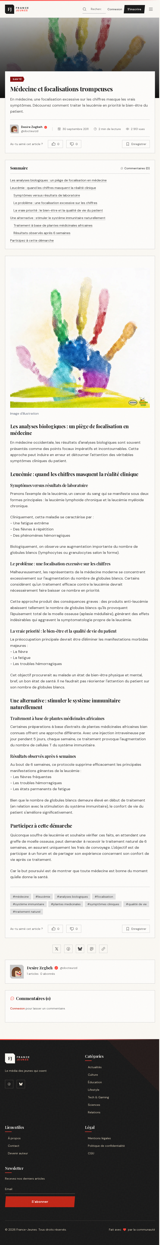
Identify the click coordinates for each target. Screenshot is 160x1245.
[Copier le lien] (103, 949)
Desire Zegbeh (39, 967)
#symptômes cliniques (103, 904)
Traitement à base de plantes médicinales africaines (53, 225)
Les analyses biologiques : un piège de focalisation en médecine (58, 180)
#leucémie (42, 896)
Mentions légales (99, 1138)
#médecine (21, 896)
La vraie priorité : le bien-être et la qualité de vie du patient (58, 210)
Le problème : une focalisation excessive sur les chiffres (55, 203)
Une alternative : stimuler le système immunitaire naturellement (57, 218)
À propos (14, 1138)
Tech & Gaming (98, 1097)
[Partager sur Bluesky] (80, 949)
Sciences (94, 1105)
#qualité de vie (136, 904)
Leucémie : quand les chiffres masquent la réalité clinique (53, 188)
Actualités (95, 1067)
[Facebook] (9, 1084)
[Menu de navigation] (151, 9)
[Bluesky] (21, 1084)
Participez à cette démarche (32, 240)
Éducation (95, 1082)
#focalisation (104, 896)
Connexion (115, 9)
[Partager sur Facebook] (68, 949)
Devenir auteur (18, 1153)
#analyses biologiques (72, 896)
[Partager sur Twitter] (56, 949)
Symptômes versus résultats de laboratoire (47, 195)
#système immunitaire (28, 904)
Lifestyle (93, 1090)
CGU (91, 1153)
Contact (13, 1146)
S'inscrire (134, 9)
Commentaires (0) (137, 168)
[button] (80, 58)
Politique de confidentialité (106, 1146)
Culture (93, 1075)
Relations (94, 1112)
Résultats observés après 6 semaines (42, 233)
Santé (17, 79)
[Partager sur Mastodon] (92, 949)
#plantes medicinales (66, 904)
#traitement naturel (26, 912)
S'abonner (40, 1201)
